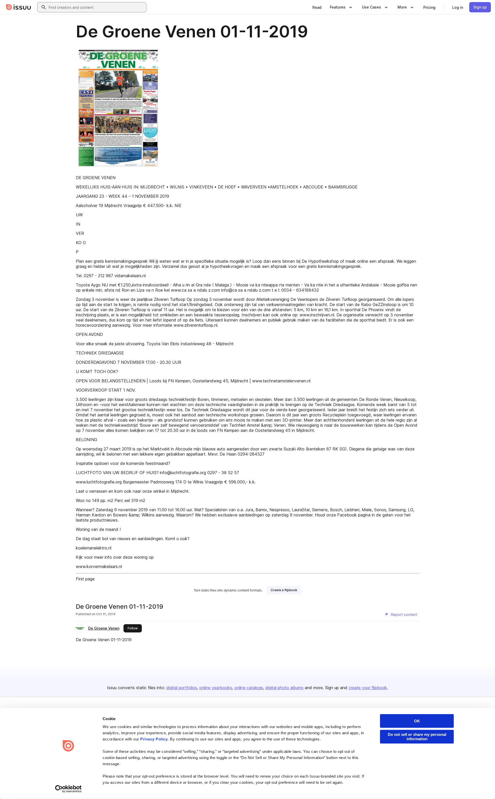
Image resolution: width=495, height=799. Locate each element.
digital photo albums (284, 687)
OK (417, 721)
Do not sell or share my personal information (417, 736)
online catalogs (248, 687)
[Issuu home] (18, 7)
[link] (317, 7)
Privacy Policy (154, 739)
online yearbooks (215, 687)
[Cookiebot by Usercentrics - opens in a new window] (68, 789)
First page (85, 578)
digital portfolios (181, 687)
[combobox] (96, 7)
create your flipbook (368, 687)
